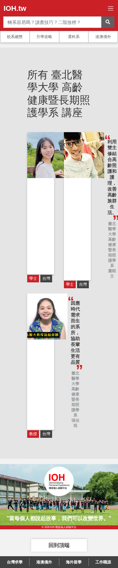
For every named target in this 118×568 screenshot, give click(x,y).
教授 (33, 434)
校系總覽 (15, 36)
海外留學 (74, 562)
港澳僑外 (103, 36)
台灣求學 (15, 562)
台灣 (46, 278)
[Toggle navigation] (110, 8)
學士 (33, 278)
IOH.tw (15, 8)
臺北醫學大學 (112, 228)
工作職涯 (103, 562)
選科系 (74, 36)
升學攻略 (44, 36)
